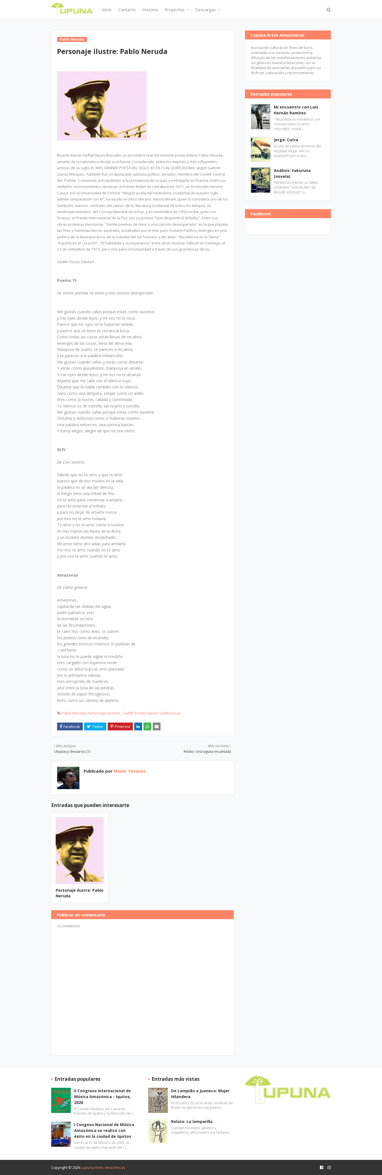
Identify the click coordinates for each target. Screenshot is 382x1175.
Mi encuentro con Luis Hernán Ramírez (296, 109)
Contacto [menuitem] (127, 9)
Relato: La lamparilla (192, 1121)
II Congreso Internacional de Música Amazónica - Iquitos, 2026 (102, 1096)
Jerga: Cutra (286, 139)
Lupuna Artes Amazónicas (103, 1167)
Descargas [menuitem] (205, 9)
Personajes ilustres (104, 713)
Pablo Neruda (73, 713)
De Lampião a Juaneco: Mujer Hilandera (200, 1093)
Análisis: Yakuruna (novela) (292, 173)
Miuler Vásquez (129, 771)
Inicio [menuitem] (107, 9)
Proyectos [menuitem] (174, 9)
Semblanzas (170, 713)
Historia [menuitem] (150, 9)
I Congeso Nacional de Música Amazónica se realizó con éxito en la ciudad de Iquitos (104, 1130)
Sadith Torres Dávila (140, 713)
